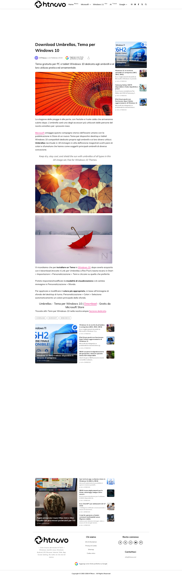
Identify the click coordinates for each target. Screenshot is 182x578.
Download (90, 303)
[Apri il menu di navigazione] (132, 4)
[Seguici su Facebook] (138, 4)
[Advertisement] (91, 25)
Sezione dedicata (97, 311)
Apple (39, 514)
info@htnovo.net (130, 557)
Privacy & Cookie (91, 546)
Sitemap (91, 549)
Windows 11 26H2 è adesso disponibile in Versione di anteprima (55, 356)
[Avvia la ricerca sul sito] (146, 4)
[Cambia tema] (135, 4)
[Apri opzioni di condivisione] (88, 57)
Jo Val (38, 360)
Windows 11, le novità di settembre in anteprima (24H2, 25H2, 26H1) (91, 326)
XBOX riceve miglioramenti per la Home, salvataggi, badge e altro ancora (90, 492)
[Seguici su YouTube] (136, 542)
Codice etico (91, 553)
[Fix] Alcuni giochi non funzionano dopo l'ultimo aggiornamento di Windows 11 (91, 339)
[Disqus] (74, 393)
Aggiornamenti (42, 352)
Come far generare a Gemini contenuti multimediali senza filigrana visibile (89, 517)
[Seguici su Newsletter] (130, 542)
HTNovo (43, 58)
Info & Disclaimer (91, 542)
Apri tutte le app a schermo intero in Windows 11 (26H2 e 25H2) (92, 480)
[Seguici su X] (142, 4)
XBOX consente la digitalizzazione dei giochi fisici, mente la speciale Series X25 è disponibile (91, 353)
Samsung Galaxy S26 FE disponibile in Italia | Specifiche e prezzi (126, 87)
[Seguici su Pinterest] (141, 542)
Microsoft (39, 132)
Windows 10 (84, 267)
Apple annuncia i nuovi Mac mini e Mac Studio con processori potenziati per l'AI (56, 519)
